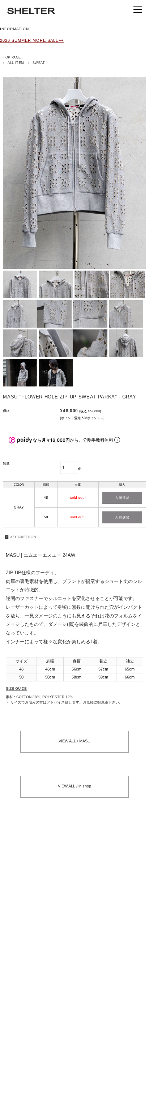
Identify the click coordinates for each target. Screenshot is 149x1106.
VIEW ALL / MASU (74, 741)
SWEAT (39, 63)
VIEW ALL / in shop (74, 786)
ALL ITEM (16, 63)
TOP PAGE (12, 57)
